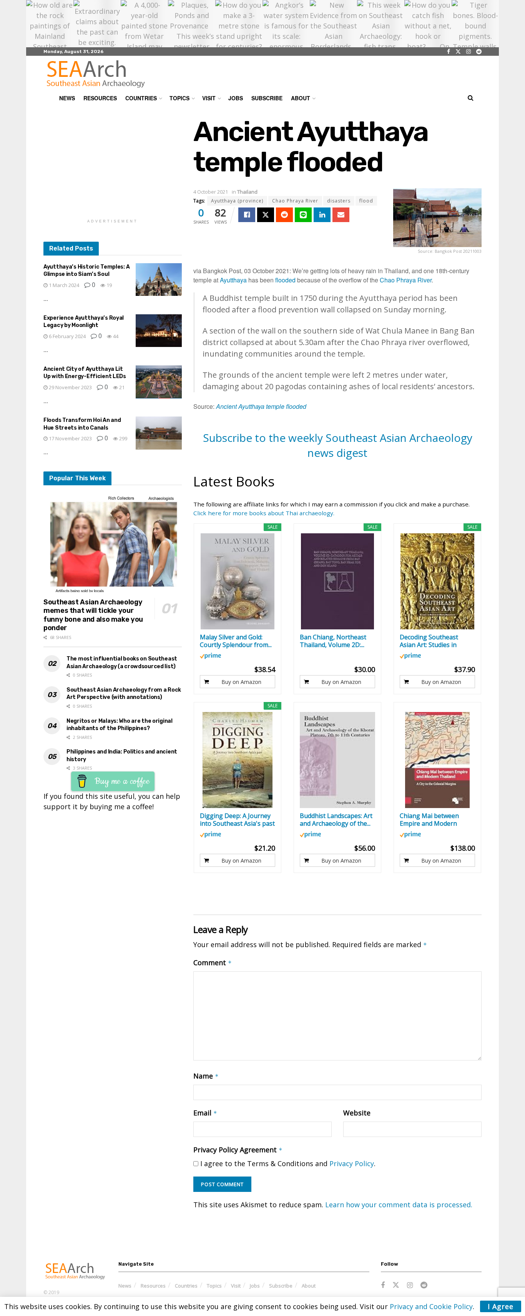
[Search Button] (470, 98)
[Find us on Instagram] (468, 51)
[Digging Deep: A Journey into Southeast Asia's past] (238, 760)
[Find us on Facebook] (448, 51)
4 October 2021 (210, 191)
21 (121, 387)
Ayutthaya (233, 279)
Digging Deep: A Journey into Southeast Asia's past (237, 819)
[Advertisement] (112, 164)
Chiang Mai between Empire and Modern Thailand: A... (429, 819)
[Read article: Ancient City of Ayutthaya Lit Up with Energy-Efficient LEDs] (159, 381)
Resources (100, 98)
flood (366, 200)
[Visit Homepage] (95, 73)
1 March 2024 (63, 285)
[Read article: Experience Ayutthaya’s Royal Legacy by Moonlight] (159, 330)
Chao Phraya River (295, 200)
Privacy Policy (351, 1163)
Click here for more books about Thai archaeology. (263, 513)
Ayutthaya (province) (237, 200)
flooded (285, 279)
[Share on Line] (303, 214)
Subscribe (266, 98)
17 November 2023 (70, 438)
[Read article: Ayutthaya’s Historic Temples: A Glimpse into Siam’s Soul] (159, 279)
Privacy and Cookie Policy (431, 1306)
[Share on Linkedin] (322, 214)
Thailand (247, 191)
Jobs (235, 98)
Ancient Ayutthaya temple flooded (261, 406)
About (300, 98)
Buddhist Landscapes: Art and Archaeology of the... (336, 819)
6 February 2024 (67, 336)
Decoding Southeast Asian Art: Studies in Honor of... (429, 641)
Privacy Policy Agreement (237, 1149)
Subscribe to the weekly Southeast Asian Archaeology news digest (337, 445)
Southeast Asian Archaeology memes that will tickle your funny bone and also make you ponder (93, 615)
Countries (141, 98)
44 (115, 336)
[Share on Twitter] (265, 214)
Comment (212, 962)
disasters (339, 200)
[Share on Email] (340, 214)
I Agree (500, 1306)
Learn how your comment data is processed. (398, 1204)
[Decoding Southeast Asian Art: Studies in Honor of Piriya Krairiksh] (437, 581)
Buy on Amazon (241, 681)
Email (205, 1112)
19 (108, 285)
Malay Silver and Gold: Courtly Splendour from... (236, 641)
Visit (209, 98)
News (67, 98)
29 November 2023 (70, 387)
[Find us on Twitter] (458, 51)
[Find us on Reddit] (479, 51)
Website (356, 1112)
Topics (179, 98)
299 (122, 438)
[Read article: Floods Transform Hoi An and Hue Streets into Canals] (159, 433)
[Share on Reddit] (284, 214)
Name (206, 1075)
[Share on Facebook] (246, 214)
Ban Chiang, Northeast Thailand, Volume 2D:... (333, 641)
